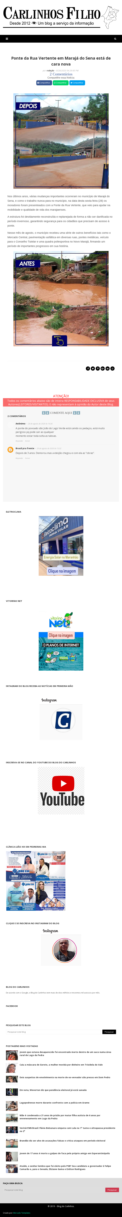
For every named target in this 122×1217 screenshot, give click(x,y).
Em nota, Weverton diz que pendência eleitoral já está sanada (53, 1090)
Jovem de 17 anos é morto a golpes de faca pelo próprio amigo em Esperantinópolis (65, 1153)
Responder (19, 441)
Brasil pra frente (25, 448)
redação (50, 70)
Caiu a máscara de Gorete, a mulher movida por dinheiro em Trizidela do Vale (61, 1064)
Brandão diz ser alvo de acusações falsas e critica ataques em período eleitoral (62, 1140)
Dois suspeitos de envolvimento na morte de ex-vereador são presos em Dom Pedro (65, 1077)
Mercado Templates (21, 1213)
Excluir (27, 441)
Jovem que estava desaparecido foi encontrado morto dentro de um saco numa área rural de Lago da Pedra (65, 1054)
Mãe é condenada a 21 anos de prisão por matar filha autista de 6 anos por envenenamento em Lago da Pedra (60, 1117)
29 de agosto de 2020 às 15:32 (49, 448)
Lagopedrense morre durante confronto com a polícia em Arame (54, 1102)
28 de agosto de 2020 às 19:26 (40, 423)
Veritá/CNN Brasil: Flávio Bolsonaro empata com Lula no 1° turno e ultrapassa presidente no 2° (67, 1130)
